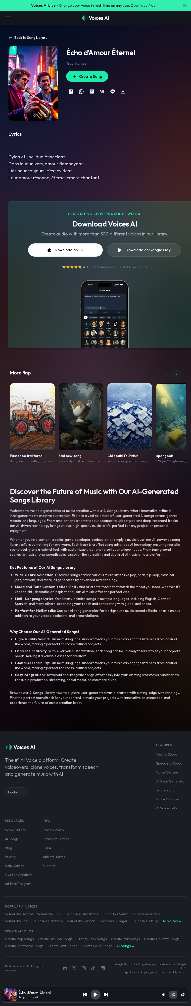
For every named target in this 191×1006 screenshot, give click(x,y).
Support (49, 866)
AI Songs (12, 839)
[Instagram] (84, 968)
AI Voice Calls (166, 808)
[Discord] (65, 968)
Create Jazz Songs (62, 946)
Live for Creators (19, 874)
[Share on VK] (102, 91)
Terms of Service (56, 839)
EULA (47, 848)
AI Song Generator (171, 781)
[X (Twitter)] (74, 968)
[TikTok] (93, 968)
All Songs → (125, 946)
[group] (95, 1002)
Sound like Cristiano (47, 921)
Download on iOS (69, 249)
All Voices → (172, 921)
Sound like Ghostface (81, 914)
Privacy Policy (53, 830)
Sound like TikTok (145, 921)
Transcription (167, 790)
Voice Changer (168, 799)
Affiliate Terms (54, 857)
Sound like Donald (19, 914)
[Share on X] (91, 91)
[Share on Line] (112, 91)
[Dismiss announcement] (184, 5)
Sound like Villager (113, 921)
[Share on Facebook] (71, 91)
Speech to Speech (170, 763)
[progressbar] (95, 1002)
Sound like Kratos (146, 914)
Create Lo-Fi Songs (96, 946)
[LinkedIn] (102, 968)
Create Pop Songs (19, 939)
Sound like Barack (81, 921)
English (13, 792)
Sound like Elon (49, 914)
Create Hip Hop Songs (55, 939)
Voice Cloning (167, 772)
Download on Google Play (148, 249)
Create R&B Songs (125, 939)
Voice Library (15, 830)
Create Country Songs (162, 939)
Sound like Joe (16, 921)
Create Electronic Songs (24, 946)
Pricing (10, 857)
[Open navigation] (8, 17)
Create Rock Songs (92, 939)
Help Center (14, 866)
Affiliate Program (18, 883)
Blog (8, 848)
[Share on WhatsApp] (81, 91)
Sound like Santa (115, 914)
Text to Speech (168, 754)
